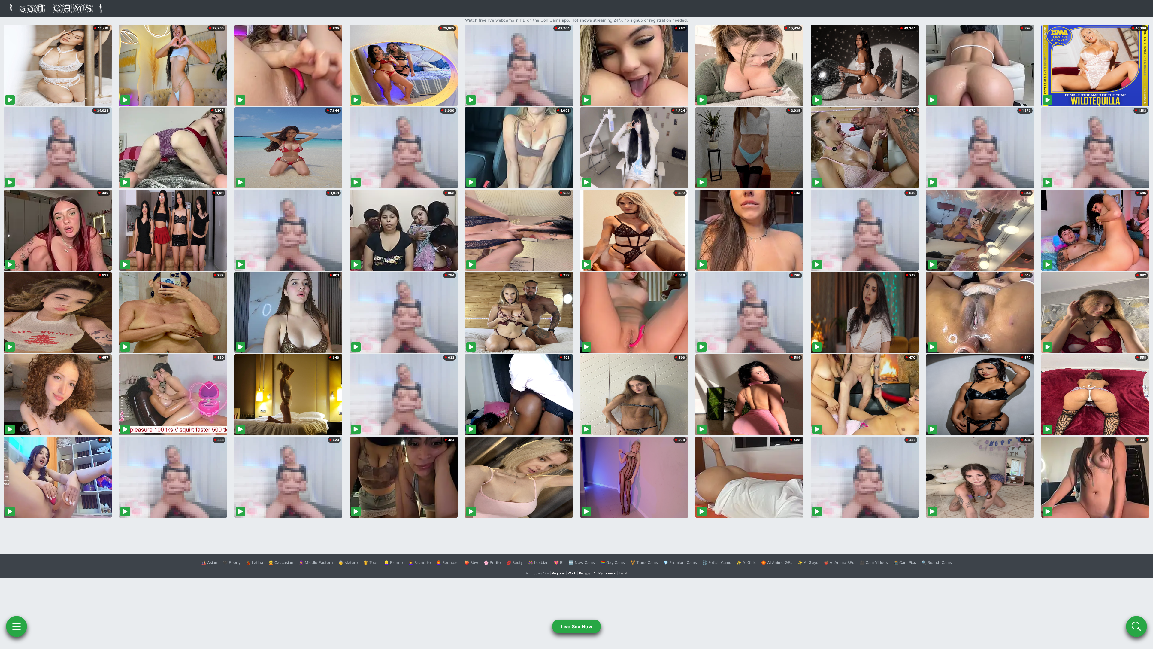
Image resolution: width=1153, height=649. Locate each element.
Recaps (584, 573)
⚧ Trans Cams (644, 562)
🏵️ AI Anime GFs (776, 562)
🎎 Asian (209, 562)
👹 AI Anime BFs (839, 562)
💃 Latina (254, 562)
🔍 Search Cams (936, 562)
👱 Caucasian (280, 562)
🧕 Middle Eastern (316, 562)
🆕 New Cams (582, 562)
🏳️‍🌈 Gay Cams (612, 562)
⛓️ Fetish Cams (716, 562)
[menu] (16, 626)
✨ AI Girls (746, 562)
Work (572, 573)
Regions (558, 573)
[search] (1136, 626)
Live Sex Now (576, 626)
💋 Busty (514, 562)
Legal (623, 573)
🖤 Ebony (232, 562)
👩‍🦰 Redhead (447, 562)
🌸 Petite (492, 562)
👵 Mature (348, 562)
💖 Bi (558, 562)
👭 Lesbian (538, 562)
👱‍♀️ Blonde (393, 562)
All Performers (604, 573)
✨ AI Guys (808, 562)
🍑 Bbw (471, 562)
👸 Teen (371, 562)
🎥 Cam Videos (874, 562)
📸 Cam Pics (904, 562)
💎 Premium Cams (680, 562)
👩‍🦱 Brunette (419, 562)
